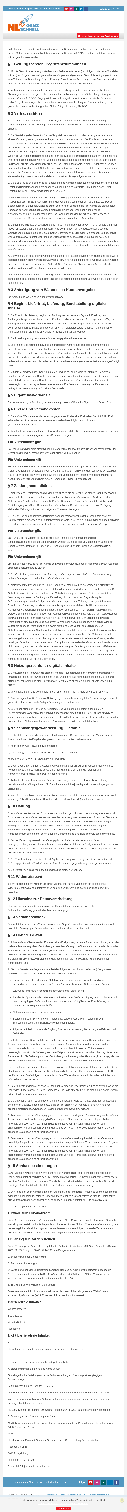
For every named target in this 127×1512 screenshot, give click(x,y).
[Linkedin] (81, 9)
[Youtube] (66, 9)
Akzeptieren (63, 1508)
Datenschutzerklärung (70, 1495)
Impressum (51, 1495)
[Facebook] (86, 9)
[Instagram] (71, 9)
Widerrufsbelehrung (99, 1495)
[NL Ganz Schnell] (23, 22)
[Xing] (76, 9)
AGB (85, 1495)
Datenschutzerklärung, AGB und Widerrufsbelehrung (63, 1503)
